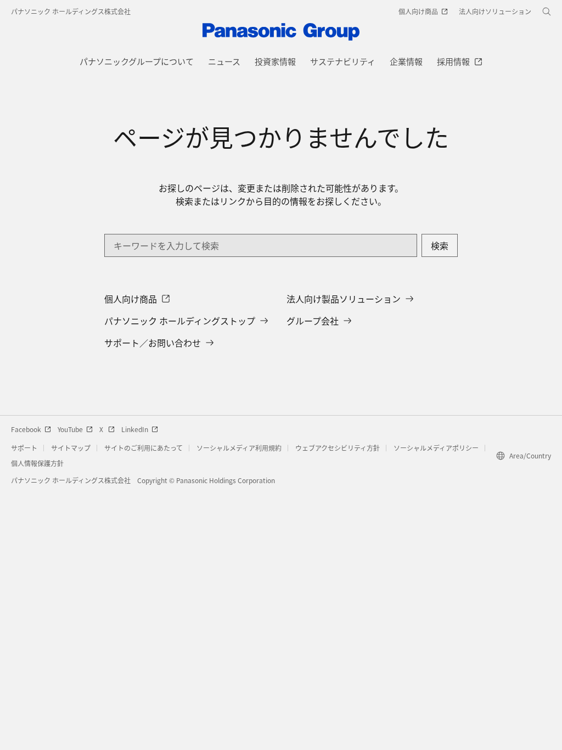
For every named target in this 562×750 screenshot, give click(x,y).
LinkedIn (134, 429)
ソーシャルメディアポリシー (436, 447)
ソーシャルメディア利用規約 (239, 447)
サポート (24, 447)
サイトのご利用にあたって (143, 447)
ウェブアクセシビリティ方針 (337, 447)
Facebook (26, 429)
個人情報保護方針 (37, 463)
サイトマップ (71, 447)
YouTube (70, 429)
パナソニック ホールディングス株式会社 (71, 11)
